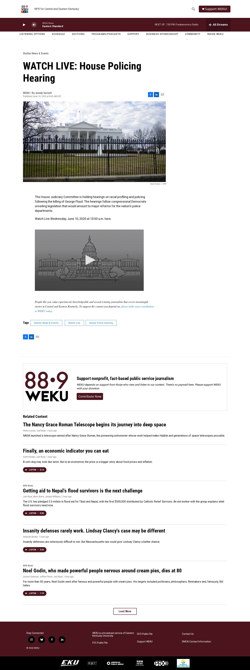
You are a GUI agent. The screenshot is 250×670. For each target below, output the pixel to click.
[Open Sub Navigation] (22, 39)
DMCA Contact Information (196, 641)
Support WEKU (145, 641)
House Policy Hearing (101, 323)
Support (133, 34)
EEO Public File (145, 634)
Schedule (58, 34)
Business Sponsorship (162, 34)
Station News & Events (36, 53)
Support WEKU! (216, 9)
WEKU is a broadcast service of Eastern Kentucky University (113, 634)
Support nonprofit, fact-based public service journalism (125, 378)
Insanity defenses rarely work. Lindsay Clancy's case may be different (94, 531)
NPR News (28, 485)
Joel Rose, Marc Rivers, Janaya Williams (42, 496)
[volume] (34, 25)
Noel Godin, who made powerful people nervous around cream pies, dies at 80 (102, 571)
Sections (78, 34)
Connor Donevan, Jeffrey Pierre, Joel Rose (43, 576)
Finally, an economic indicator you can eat (66, 451)
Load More (125, 611)
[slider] (39, 24)
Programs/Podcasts (106, 34)
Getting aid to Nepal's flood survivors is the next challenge (82, 491)
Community (192, 34)
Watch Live (74, 323)
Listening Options (32, 34)
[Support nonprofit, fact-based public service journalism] (46, 387)
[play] (24, 25)
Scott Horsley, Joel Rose (34, 456)
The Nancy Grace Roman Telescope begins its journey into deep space (94, 425)
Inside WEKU (215, 34)
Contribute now (89, 396)
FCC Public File (100, 643)
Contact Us (188, 634)
